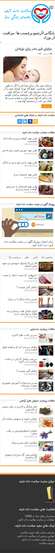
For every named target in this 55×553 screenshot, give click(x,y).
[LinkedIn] (25, 121)
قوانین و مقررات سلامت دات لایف (35, 536)
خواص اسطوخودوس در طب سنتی (21, 432)
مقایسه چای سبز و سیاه (24, 442)
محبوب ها (47, 257)
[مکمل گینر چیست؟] (46, 291)
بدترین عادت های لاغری (24, 335)
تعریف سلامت (46, 543)
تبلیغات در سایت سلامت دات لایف (36, 519)
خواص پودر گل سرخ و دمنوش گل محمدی (21, 456)
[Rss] (35, 121)
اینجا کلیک (42, 245)
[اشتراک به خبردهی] (1, 42)
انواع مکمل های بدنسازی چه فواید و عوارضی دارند (22, 312)
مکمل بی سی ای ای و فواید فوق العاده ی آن (19, 348)
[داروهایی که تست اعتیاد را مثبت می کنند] (46, 279)
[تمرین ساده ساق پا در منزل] (46, 303)
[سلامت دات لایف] (27, 13)
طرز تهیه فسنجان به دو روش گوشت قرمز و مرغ (21, 187)
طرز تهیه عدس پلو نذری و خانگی (19, 162)
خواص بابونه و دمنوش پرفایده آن (19, 418)
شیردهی (46, 53)
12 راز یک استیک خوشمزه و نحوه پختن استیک (19, 264)
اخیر (35, 257)
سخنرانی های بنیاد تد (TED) (39, 516)
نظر (27, 257)
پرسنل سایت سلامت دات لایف (37, 539)
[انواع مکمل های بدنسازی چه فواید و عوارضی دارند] (46, 315)
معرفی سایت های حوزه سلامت (37, 532)
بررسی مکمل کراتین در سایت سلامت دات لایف (21, 360)
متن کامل (46, 106)
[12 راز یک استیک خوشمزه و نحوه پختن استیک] (46, 267)
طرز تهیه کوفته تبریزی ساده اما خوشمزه (20, 139)
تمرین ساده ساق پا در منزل (22, 299)
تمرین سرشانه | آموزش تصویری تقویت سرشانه (19, 384)
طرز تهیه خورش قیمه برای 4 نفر (19, 150)
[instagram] (19, 121)
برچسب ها (15, 257)
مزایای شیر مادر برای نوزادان (33, 48)
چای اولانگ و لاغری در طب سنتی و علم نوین (19, 408)
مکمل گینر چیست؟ (26, 287)
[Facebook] (30, 121)
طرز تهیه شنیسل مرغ (25, 174)
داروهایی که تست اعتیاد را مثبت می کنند (20, 276)
